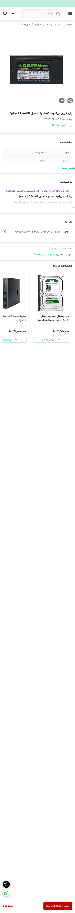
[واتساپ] (6, 892)
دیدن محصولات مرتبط (57, 906)
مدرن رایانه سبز (65, 24)
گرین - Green (59, 125)
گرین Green (40, 254)
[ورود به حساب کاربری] (14, 13)
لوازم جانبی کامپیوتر (44, 24)
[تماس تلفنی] (6, 884)
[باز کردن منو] (69, 13)
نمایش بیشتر (68, 168)
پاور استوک (25, 24)
